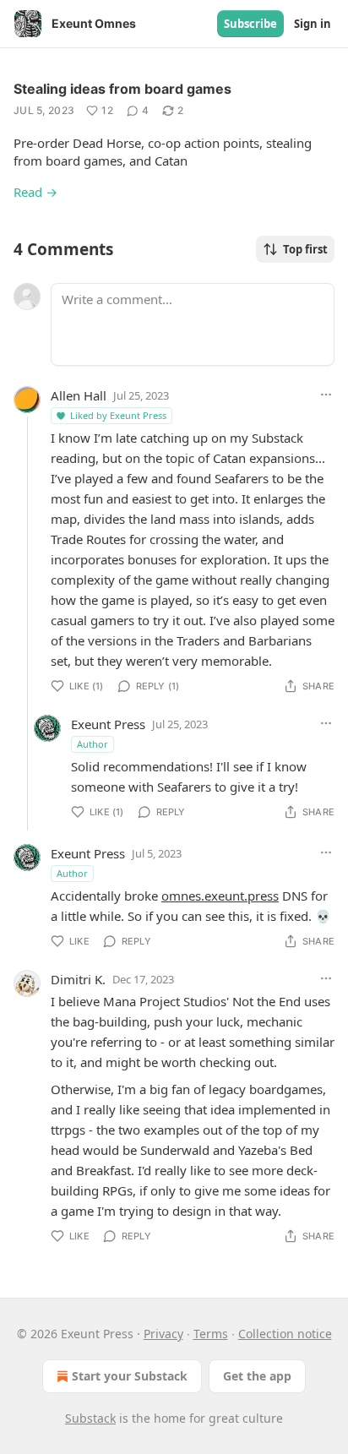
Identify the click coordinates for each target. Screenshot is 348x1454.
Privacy (163, 1334)
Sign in (312, 23)
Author (92, 744)
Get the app (257, 1376)
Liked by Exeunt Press (118, 415)
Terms (210, 1334)
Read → (35, 191)
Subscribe (250, 23)
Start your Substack (130, 1376)
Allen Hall (78, 395)
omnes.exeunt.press (220, 895)
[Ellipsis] (326, 394)
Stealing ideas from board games (122, 88)
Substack (90, 1418)
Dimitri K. (78, 979)
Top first (305, 249)
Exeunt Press (108, 724)
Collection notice (285, 1334)
